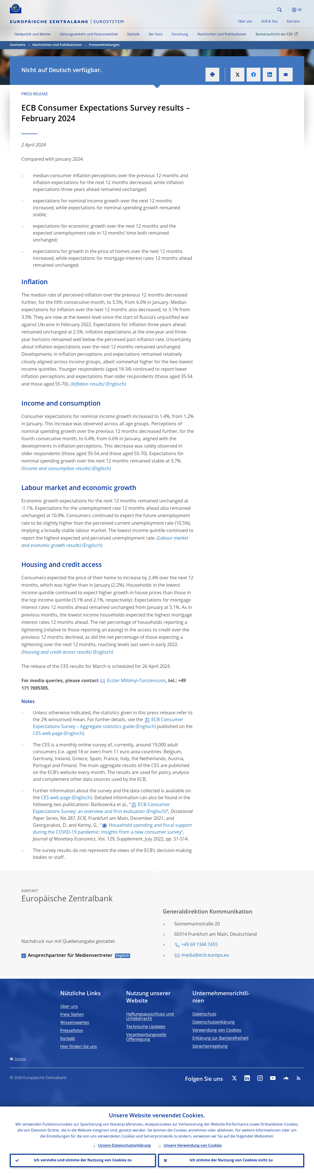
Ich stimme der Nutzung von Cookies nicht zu (231, 1160)
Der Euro (156, 34)
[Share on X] (237, 74)
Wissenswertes (74, 1023)
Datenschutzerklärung (213, 1022)
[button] (288, 10)
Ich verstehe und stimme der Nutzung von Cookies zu (83, 1160)
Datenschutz (204, 1014)
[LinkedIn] (247, 1078)
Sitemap (20, 1059)
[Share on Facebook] (253, 74)
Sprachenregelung (210, 1046)
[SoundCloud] (285, 1078)
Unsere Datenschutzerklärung (124, 1146)
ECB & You (269, 21)
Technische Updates (145, 1027)
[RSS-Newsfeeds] (298, 1078)
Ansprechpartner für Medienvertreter (70, 955)
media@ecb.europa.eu (205, 955)
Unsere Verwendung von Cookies (193, 1146)
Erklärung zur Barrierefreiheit (220, 1038)
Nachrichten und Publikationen (221, 34)
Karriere (293, 21)
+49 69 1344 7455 (199, 945)
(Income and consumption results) (56, 469)
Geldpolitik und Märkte (32, 34)
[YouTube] (272, 1078)
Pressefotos (71, 1031)
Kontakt (67, 1039)
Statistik (133, 34)
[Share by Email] (286, 74)
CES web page (48, 733)
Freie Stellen (72, 1015)
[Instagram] (259, 1078)
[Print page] (212, 74)
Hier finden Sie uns (78, 1047)
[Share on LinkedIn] (270, 74)
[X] (234, 1078)
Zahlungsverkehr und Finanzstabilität (89, 34)
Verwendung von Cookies (216, 1030)
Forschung (180, 34)
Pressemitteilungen (104, 45)
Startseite (17, 45)
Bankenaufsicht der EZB (274, 34)
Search (279, 10)
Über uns (245, 21)
